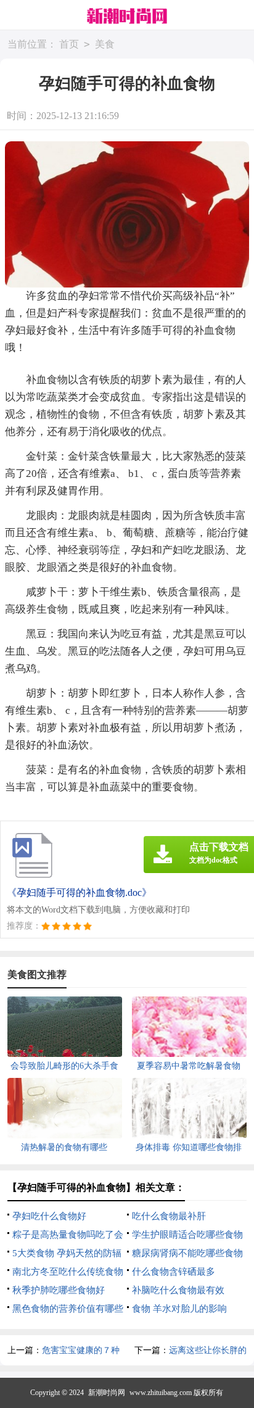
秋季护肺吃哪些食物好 (58, 1290)
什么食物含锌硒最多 (173, 1272)
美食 (105, 44)
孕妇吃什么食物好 (49, 1216)
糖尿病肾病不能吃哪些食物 (187, 1253)
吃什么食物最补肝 (169, 1216)
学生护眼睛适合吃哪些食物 (187, 1235)
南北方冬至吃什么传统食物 (67, 1272)
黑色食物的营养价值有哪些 (67, 1309)
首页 (69, 44)
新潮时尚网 (106, 1392)
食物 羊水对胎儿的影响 (179, 1309)
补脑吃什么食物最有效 (178, 1290)
